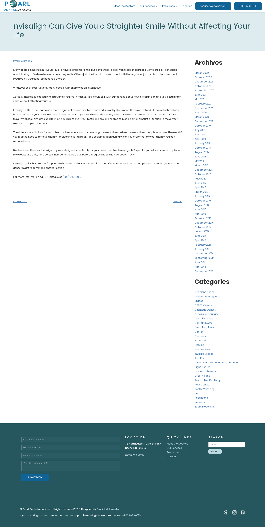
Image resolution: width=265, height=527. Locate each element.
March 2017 (201, 192)
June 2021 (200, 95)
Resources (168, 6)
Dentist (199, 332)
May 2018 (200, 161)
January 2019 (202, 143)
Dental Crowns (204, 323)
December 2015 (204, 222)
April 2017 (200, 187)
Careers (172, 456)
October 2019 (203, 125)
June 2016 (200, 209)
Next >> (177, 201)
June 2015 (200, 236)
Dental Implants (204, 327)
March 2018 (201, 165)
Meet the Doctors (124, 6)
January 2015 (202, 249)
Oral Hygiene (202, 375)
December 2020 (204, 108)
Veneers (200, 402)
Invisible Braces (22, 61)
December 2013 (204, 271)
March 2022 (202, 73)
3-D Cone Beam (204, 292)
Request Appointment (213, 6)
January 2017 (202, 196)
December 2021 (204, 81)
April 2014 (200, 267)
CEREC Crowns (203, 305)
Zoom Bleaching (204, 406)
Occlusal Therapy (205, 371)
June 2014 (200, 262)
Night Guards (202, 367)
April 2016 (200, 214)
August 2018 (202, 152)
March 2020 (202, 117)
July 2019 (200, 130)
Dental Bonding (204, 318)
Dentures (200, 336)
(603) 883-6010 (248, 6)
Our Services (147, 6)
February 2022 (203, 77)
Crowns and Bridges (207, 314)
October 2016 (203, 200)
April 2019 (200, 139)
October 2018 (203, 148)
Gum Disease (202, 349)
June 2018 (200, 156)
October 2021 (203, 86)
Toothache (201, 398)
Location (187, 6)
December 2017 (204, 170)
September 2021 (204, 90)
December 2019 (204, 121)
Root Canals (202, 384)
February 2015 (203, 245)
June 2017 (200, 183)
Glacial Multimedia (108, 509)
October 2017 (203, 174)
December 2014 (204, 253)
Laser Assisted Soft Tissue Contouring (217, 362)
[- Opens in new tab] (234, 512)
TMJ (197, 393)
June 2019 (200, 134)
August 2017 (202, 178)
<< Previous (20, 201)
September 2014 (205, 258)
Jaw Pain (200, 358)
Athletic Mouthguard (207, 296)
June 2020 (201, 112)
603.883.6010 (133, 515)
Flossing (199, 345)
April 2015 (200, 240)
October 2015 (203, 227)
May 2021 (200, 99)
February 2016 (203, 218)
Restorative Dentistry (207, 380)
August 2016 (202, 205)
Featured (200, 340)
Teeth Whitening (205, 389)
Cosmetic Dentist (205, 310)
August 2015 (202, 231)
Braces (199, 301)
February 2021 (203, 103)
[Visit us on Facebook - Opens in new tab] (226, 512)
